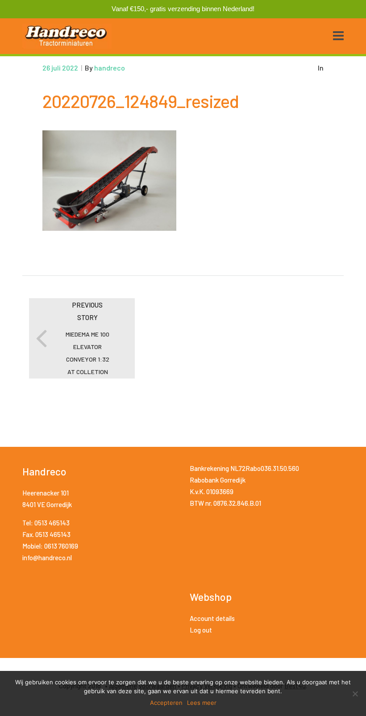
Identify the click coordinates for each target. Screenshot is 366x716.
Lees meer (201, 702)
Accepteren (166, 702)
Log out (201, 630)
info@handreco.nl (47, 558)
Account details (212, 618)
